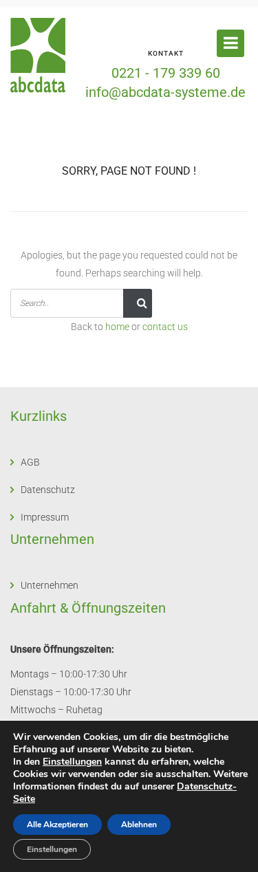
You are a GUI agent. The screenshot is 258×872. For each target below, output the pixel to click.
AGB (30, 462)
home (117, 326)
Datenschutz (48, 489)
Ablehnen (139, 824)
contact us (165, 326)
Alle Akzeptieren (57, 824)
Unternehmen (49, 585)
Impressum (45, 517)
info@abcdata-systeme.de (165, 92)
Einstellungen (72, 762)
